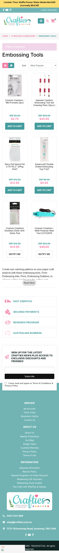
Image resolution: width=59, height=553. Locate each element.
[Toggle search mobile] (46, 21)
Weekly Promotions (29, 436)
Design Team (29, 444)
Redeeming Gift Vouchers (29, 479)
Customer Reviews (29, 447)
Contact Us (29, 420)
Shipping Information (29, 468)
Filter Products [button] (15, 46)
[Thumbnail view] (5, 65)
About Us (29, 432)
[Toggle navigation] (41, 21)
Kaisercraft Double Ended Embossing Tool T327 (44, 167)
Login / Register (49, 10)
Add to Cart (15, 126)
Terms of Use (29, 455)
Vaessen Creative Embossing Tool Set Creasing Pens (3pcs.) (44, 103)
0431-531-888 (15, 515)
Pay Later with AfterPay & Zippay (29, 486)
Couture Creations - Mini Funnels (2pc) (15, 101)
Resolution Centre (29, 416)
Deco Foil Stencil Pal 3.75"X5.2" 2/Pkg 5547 (15, 167)
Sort (24, 65)
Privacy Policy (29, 451)
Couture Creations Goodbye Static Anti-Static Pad (14, 231)
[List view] (11, 65)
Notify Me (15, 254)
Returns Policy (30, 471)
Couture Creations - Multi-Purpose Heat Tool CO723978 (44, 231)
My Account (29, 408)
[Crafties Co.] (17, 20)
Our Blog (29, 440)
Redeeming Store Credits (29, 483)
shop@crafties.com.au (19, 522)
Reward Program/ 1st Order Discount (29, 475)
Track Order (30, 412)
